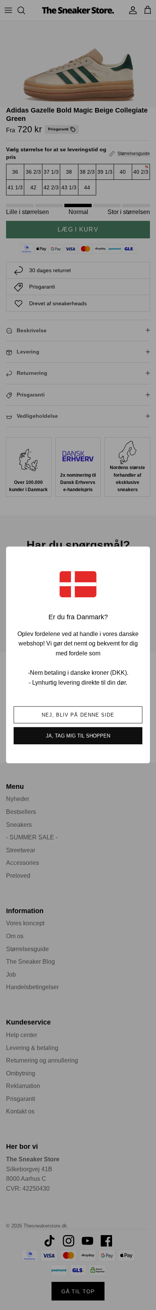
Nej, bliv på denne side (78, 715)
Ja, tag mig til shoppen (78, 736)
